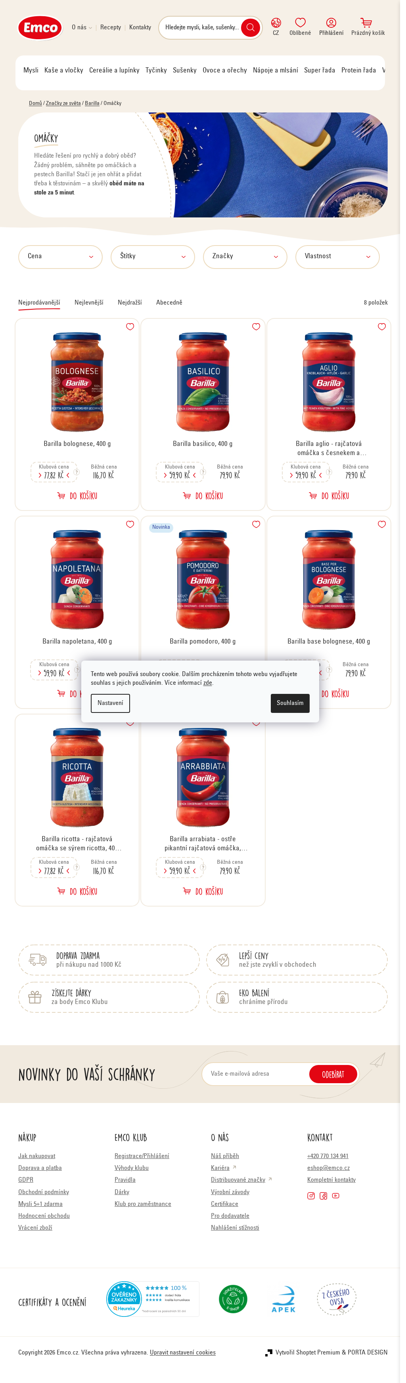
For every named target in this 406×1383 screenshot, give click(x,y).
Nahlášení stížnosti (235, 1228)
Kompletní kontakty (331, 1180)
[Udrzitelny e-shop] (233, 1302)
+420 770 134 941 (328, 1156)
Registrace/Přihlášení (142, 1156)
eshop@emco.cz (328, 1168)
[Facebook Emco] (323, 1196)
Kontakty (140, 28)
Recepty (110, 28)
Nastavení (110, 703)
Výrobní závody (230, 1192)
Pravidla (125, 1180)
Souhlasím (290, 703)
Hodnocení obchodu (44, 1216)
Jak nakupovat (36, 1156)
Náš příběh (225, 1156)
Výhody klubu (132, 1168)
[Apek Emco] (283, 1302)
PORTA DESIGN (368, 1353)
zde (207, 683)
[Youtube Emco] (335, 1196)
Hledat (250, 28)
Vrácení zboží (35, 1228)
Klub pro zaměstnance (143, 1204)
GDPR (25, 1180)
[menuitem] (30, 71)
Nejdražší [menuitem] (130, 303)
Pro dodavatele (230, 1216)
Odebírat (333, 1074)
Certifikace (224, 1204)
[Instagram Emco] (311, 1196)
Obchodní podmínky (43, 1192)
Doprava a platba (40, 1168)
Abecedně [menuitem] (169, 303)
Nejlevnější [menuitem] (89, 303)
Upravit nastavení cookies (183, 1353)
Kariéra (220, 1168)
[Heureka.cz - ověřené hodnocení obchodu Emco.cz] (152, 1302)
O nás (79, 28)
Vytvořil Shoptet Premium (308, 1353)
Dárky (122, 1192)
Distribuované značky (238, 1180)
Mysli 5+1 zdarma (40, 1204)
